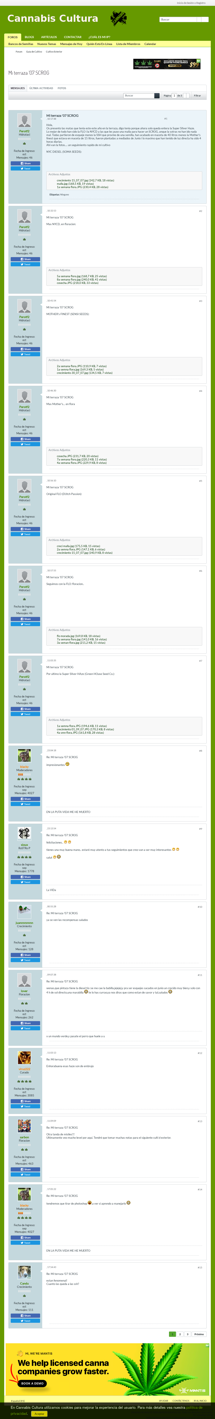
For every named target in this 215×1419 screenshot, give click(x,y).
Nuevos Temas (46, 44)
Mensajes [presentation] (18, 88)
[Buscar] (205, 19)
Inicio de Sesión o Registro (191, 2)
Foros (13, 37)
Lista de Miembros (128, 44)
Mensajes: (22, 157)
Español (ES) (18, 1400)
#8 (200, 750)
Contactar (72, 37)
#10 (200, 906)
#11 (200, 975)
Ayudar (163, 1400)
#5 (200, 480)
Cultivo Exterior (54, 51)
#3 (200, 301)
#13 (200, 1121)
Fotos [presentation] (62, 88)
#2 (200, 211)
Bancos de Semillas (20, 44)
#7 (200, 660)
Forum (19, 51)
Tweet (27, 168)
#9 (200, 828)
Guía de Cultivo (34, 51)
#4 (200, 390)
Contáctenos (181, 1400)
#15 (200, 1267)
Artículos (49, 37)
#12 (200, 1053)
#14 (200, 1189)
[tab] (17, 88)
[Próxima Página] (187, 95)
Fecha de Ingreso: (24, 151)
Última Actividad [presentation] (41, 88)
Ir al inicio (200, 1400)
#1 (165, 118)
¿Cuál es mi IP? (99, 37)
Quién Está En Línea (99, 44)
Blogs (29, 37)
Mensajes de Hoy (71, 44)
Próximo (199, 1334)
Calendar (150, 44)
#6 (200, 570)
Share (27, 163)
